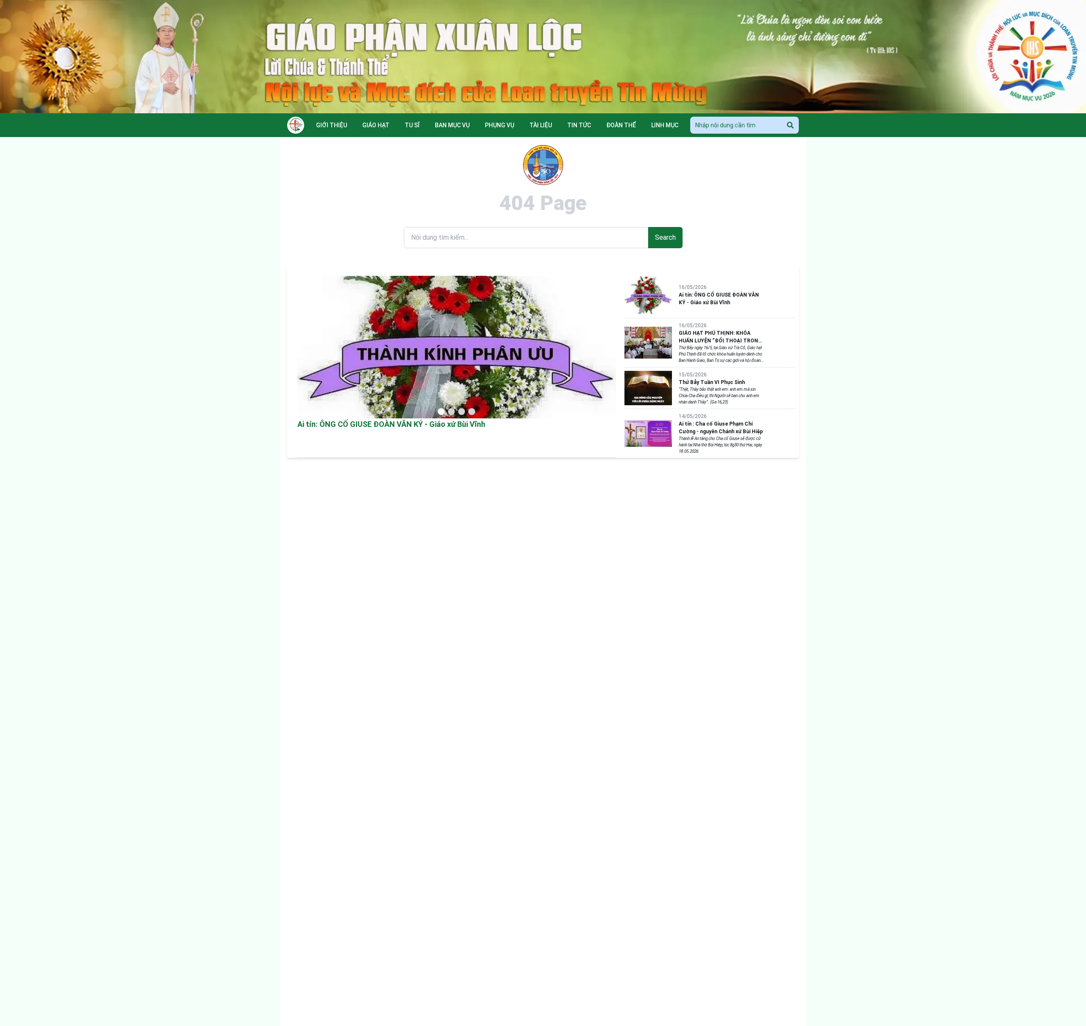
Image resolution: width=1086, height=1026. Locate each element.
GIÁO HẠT (375, 125)
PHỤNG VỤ (499, 125)
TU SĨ (412, 125)
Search (665, 237)
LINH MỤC (664, 125)
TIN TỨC (579, 125)
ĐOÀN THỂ (621, 125)
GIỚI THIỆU (331, 125)
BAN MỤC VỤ (452, 125)
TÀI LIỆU (540, 125)
